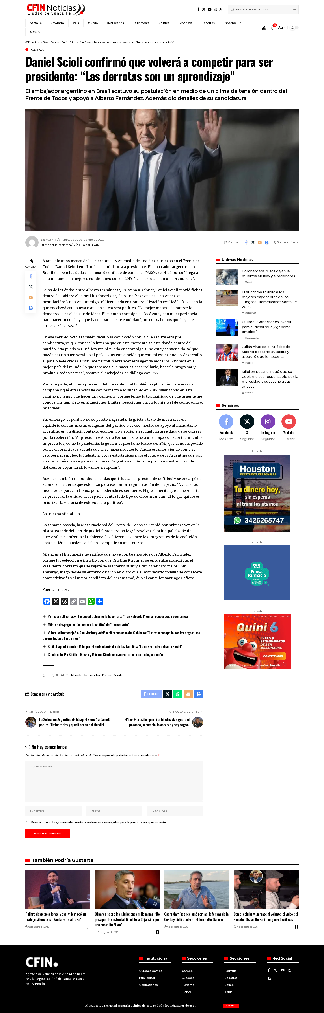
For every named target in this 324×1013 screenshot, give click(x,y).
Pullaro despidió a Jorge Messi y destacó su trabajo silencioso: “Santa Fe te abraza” (55, 916)
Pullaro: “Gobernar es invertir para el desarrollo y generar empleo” (267, 326)
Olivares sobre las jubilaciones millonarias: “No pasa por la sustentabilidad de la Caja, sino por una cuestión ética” (127, 919)
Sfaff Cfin (47, 239)
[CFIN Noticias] (55, 9)
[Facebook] (198, 9)
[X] (204, 9)
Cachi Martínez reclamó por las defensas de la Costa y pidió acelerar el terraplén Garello (196, 916)
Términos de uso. (182, 1005)
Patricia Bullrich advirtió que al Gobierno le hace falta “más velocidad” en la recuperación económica (118, 616)
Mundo (249, 282)
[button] (231, 1006)
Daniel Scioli (112, 675)
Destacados (252, 337)
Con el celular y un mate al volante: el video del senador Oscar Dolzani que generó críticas (266, 916)
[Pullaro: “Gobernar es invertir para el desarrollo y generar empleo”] (227, 327)
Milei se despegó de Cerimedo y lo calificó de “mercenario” (88, 624)
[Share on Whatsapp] (177, 694)
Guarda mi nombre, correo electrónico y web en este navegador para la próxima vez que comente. (98, 822)
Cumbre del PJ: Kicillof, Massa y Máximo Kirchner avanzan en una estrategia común (105, 654)
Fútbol (248, 362)
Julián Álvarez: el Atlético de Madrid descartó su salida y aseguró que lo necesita (266, 352)
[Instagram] (215, 9)
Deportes (250, 312)
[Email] (260, 242)
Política (36, 49)
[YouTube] (210, 9)
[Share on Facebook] (246, 242)
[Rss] (221, 9)
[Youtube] (289, 427)
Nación (249, 392)
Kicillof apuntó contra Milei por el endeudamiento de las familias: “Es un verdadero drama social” (115, 646)
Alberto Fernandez (86, 675)
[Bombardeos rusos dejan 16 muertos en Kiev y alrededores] (227, 277)
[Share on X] (253, 242)
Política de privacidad (146, 1005)
